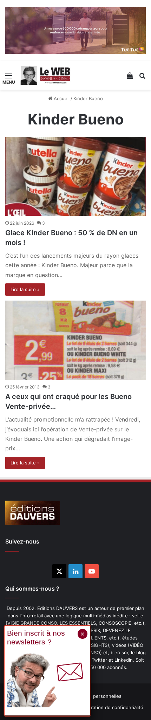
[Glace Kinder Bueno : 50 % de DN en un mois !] (75, 176)
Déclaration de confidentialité (111, 707)
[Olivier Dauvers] (46, 75)
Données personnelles (97, 696)
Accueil (61, 98)
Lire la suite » (25, 289)
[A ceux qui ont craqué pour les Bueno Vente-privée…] (75, 340)
